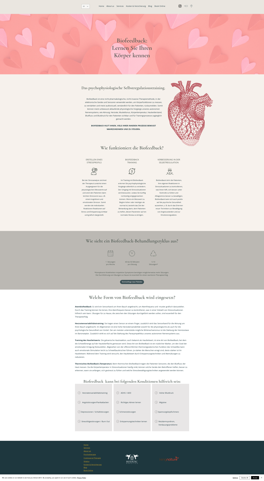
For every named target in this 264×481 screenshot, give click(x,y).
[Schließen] (261, 477)
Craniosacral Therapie (92, 458)
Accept (255, 478)
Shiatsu (86, 461)
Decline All (244, 478)
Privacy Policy (81, 478)
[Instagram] (180, 6)
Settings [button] (235, 478)
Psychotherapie (90, 454)
